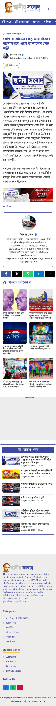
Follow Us (13, 65)
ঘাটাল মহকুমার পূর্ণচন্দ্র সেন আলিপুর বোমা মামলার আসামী (13, 316)
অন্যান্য (36, 22)
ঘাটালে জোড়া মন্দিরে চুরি (32, 497)
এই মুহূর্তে (7, 22)
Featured (10, 33)
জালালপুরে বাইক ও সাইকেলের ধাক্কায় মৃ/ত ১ (35, 525)
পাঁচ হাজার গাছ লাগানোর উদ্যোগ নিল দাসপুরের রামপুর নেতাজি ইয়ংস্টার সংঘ (41, 384)
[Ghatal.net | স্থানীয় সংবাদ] (22, 7)
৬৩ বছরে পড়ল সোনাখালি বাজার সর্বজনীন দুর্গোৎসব (39, 347)
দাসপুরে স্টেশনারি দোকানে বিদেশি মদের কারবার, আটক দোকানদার (37, 472)
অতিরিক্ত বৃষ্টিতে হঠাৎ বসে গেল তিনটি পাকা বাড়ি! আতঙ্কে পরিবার (36, 512)
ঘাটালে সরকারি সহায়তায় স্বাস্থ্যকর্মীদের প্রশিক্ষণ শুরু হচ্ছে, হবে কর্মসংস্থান (13, 384)
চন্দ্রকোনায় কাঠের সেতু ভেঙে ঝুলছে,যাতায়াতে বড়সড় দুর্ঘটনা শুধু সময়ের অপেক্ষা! (40, 316)
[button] (48, 9)
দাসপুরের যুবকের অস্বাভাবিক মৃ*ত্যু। (37, 484)
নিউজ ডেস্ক (17, 55)
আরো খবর (19, 33)
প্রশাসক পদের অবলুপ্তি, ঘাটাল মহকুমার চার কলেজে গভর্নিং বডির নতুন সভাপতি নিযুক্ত (36, 459)
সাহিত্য (47, 22)
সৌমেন (8, 206)
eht (43, 701)
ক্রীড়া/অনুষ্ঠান (22, 22)
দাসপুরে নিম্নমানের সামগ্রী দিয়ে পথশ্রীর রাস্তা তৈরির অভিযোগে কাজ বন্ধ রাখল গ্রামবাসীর (13, 350)
